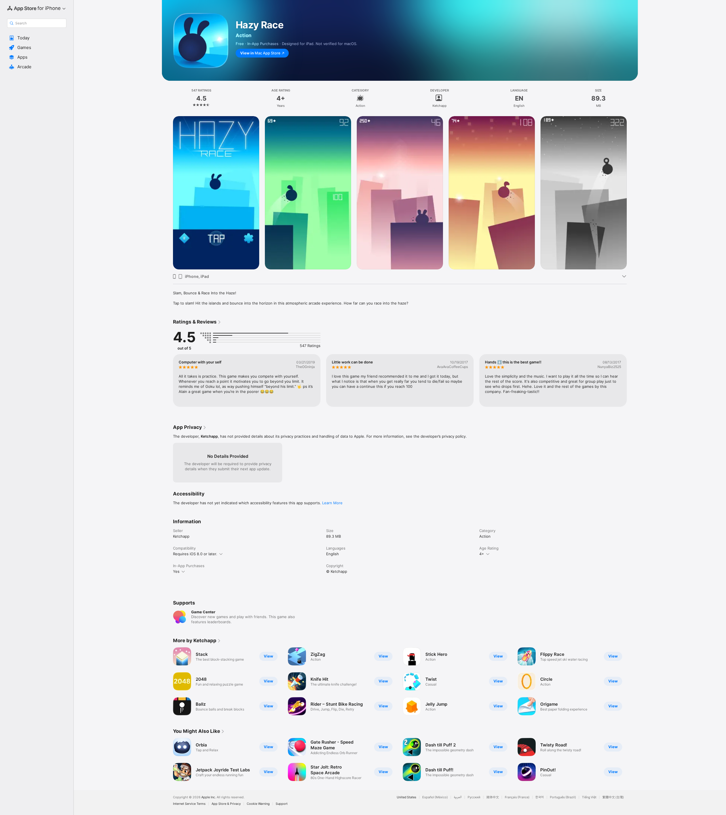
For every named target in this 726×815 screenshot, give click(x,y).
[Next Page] (632, 380)
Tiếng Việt (589, 797)
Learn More (332, 503)
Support (282, 803)
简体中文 (492, 797)
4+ (481, 554)
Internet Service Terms (189, 803)
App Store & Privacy (226, 803)
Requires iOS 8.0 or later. (195, 554)
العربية (458, 797)
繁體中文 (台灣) (613, 797)
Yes (176, 571)
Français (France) (517, 797)
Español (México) (435, 797)
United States (406, 797)
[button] (36, 38)
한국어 (539, 797)
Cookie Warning (258, 803)
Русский (474, 797)
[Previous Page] (167, 380)
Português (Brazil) (563, 797)
